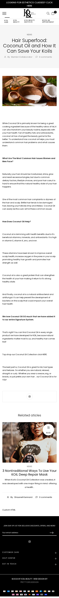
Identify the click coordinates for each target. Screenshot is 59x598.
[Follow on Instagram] (29, 396)
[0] (52, 13)
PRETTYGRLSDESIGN (29, 582)
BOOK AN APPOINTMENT (48, 21)
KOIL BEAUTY (16, 21)
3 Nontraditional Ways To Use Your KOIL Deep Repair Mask (30, 473)
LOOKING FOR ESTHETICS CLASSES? (26, 2)
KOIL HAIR (6, 21)
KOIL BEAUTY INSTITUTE (29, 21)
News (29, 34)
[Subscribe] (51, 533)
